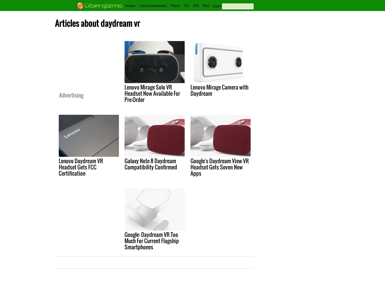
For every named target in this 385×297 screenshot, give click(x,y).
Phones (175, 5)
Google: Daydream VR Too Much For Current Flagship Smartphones (152, 241)
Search (217, 6)
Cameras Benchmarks (153, 5)
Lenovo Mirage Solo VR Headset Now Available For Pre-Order (152, 93)
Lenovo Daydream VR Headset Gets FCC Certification (81, 167)
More (206, 5)
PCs (186, 5)
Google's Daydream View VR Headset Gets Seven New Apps (219, 167)
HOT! (196, 5)
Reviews (130, 5)
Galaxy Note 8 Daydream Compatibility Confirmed (151, 164)
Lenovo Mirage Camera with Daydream (219, 90)
